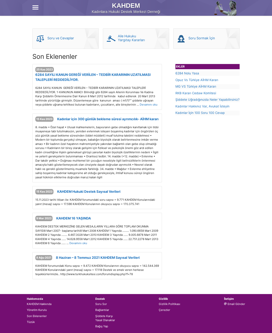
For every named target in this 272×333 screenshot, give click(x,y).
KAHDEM (126, 5)
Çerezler (164, 310)
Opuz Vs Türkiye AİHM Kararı (196, 80)
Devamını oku (148, 104)
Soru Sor (101, 304)
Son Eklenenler (37, 316)
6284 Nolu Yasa (187, 73)
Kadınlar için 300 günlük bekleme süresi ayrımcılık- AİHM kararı (108, 119)
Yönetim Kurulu (37, 310)
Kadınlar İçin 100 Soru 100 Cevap (200, 113)
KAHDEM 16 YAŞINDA (73, 218)
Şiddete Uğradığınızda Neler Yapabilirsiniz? (207, 99)
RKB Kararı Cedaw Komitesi (195, 93)
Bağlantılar (102, 310)
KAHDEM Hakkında (39, 304)
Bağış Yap (101, 326)
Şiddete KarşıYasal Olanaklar (105, 318)
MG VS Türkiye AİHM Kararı (195, 86)
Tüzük (31, 322)
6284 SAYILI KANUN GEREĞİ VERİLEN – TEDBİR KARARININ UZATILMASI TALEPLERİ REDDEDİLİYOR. (93, 77)
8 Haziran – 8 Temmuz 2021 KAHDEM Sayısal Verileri (98, 258)
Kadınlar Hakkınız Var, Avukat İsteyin (202, 106)
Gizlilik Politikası (169, 304)
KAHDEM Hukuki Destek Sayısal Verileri (88, 191)
